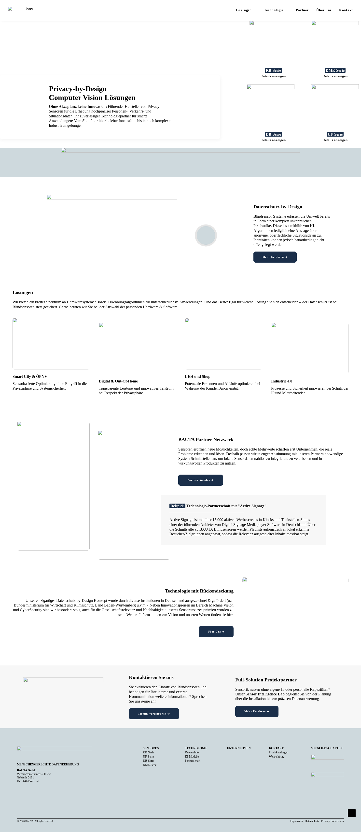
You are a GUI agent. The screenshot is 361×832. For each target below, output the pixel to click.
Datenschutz (192, 752)
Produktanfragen (278, 752)
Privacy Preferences (332, 821)
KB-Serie (148, 752)
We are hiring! (277, 756)
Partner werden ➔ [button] (200, 480)
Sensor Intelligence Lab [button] (265, 694)
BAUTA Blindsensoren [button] (217, 529)
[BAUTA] (27, 10)
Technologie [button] (273, 10)
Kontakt (346, 10)
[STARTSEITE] (54, 753)
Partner (302, 10)
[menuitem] (248, 10)
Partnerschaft (192, 760)
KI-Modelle (192, 756)
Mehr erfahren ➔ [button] (275, 256)
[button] (206, 235)
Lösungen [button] (244, 10)
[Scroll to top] (352, 813)
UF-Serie (148, 756)
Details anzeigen (273, 76)
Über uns (323, 10)
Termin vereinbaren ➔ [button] (154, 713)
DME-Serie (149, 765)
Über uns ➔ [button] (216, 631)
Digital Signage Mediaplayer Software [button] (251, 524)
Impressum (296, 821)
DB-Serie (148, 760)
